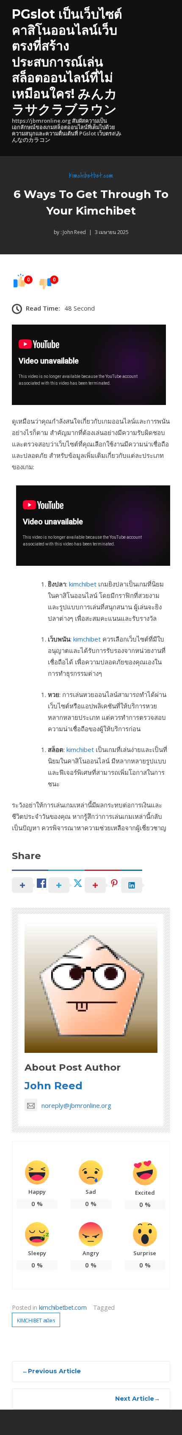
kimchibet (83, 584)
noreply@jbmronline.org (76, 1105)
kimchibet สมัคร (36, 1320)
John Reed (74, 232)
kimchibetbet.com (91, 175)
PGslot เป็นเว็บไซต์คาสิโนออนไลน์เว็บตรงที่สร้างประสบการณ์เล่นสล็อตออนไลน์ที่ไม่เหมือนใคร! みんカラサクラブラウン (67, 61)
